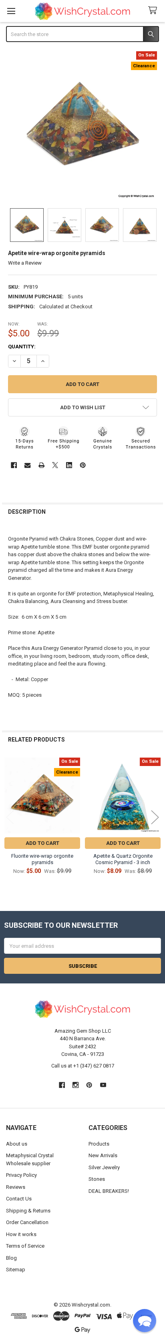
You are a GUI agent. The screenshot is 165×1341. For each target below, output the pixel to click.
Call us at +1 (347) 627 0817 (82, 1066)
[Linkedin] (69, 465)
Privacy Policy (21, 1175)
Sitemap (15, 1270)
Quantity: (22, 347)
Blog (11, 1258)
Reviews (15, 1187)
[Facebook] (14, 465)
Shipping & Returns (28, 1211)
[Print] (41, 465)
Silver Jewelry (104, 1167)
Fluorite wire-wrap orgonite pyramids (42, 859)
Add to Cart (42, 843)
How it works (21, 1234)
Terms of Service (25, 1246)
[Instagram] (75, 1085)
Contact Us (19, 1199)
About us (16, 1144)
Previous (10, 817)
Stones (97, 1179)
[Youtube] (103, 1085)
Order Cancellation (27, 1222)
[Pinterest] (83, 465)
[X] (55, 465)
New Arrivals (103, 1155)
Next (155, 817)
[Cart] (154, 10)
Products (99, 1144)
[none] (82, 126)
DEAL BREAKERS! (109, 1191)
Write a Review (25, 263)
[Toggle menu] (11, 11)
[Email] (27, 465)
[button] (82, 407)
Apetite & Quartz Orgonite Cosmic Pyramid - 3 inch (123, 859)
